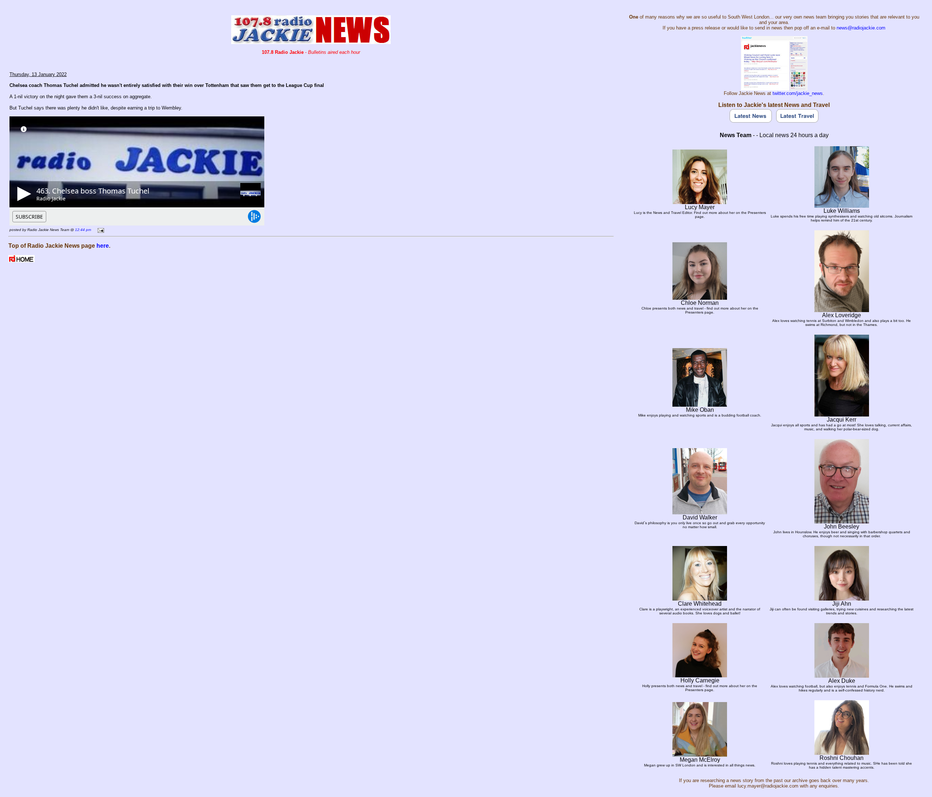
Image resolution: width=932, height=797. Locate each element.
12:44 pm (83, 230)
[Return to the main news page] (311, 42)
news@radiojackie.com (861, 28)
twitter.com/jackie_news (798, 93)
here (102, 246)
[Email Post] (99, 229)
